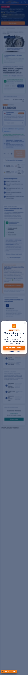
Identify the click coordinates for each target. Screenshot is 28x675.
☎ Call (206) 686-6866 (14, 347)
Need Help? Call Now (9, 671)
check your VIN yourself (14, 351)
